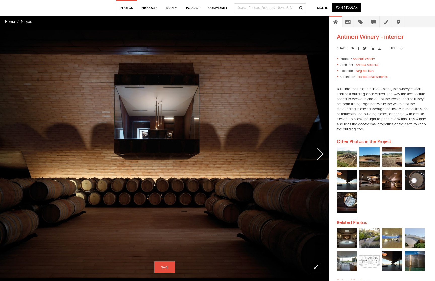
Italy (371, 71)
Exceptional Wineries (372, 77)
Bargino (361, 71)
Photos (26, 21)
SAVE (164, 267)
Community (217, 8)
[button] (401, 48)
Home (10, 21)
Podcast (193, 8)
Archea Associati (367, 65)
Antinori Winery (364, 59)
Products (149, 8)
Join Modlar (347, 7)
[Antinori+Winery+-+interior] (352, 48)
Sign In (322, 8)
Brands (171, 8)
